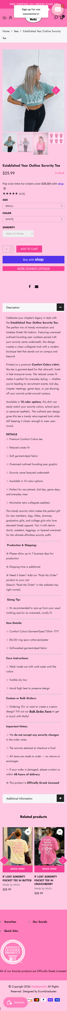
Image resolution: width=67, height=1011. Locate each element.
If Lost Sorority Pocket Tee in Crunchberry (45, 880)
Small (9, 206)
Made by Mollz (11, 885)
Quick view (28, 832)
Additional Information (19, 799)
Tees (16, 31)
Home (6, 31)
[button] (58, 9)
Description (12, 307)
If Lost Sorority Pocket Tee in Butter (17, 878)
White (9, 219)
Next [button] (56, 90)
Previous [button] (11, 90)
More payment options (33, 268)
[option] (33, 90)
